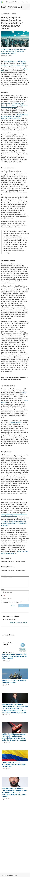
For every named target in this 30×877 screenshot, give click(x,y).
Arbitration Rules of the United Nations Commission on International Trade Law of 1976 (14, 116)
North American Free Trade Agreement (12, 103)
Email (3, 596)
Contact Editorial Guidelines (18, 623)
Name (3, 589)
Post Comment (23, 606)
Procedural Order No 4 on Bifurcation (15, 61)
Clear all (13, 606)
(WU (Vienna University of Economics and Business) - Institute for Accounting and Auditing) (13, 51)
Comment (3, 575)
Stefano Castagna (6, 49)
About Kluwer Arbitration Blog (9, 875)
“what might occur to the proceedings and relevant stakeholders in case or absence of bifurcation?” (14, 523)
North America (5, 13)
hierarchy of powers (15, 422)
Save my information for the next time (13, 602)
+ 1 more (13, 13)
